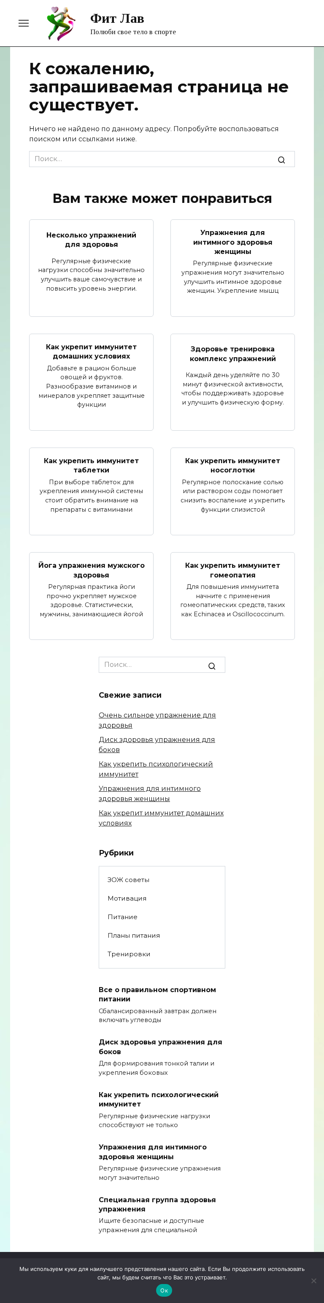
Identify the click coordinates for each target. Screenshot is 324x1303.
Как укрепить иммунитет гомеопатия (232, 570)
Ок (164, 1290)
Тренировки (129, 954)
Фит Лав (117, 18)
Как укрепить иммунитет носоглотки (232, 465)
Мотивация (127, 898)
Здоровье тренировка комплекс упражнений (233, 353)
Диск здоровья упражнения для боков (160, 1046)
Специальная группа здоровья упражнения (157, 1204)
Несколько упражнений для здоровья (91, 239)
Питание (123, 917)
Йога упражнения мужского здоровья (91, 570)
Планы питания (134, 935)
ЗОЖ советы (128, 880)
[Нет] (313, 1280)
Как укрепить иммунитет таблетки (91, 465)
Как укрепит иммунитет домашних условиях (91, 351)
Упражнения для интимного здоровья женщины (233, 242)
